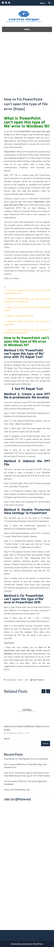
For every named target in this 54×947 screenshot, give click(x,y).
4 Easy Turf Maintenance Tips (17, 789)
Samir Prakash (38, 680)
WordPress (38, 944)
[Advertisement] (27, 64)
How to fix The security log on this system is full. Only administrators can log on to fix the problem (27, 774)
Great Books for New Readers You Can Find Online (26, 759)
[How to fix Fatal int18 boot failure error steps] (27, 710)
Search (7, 738)
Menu (42, 3)
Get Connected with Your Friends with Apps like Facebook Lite (25, 765)
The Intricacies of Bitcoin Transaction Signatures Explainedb (25, 782)
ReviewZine (16, 944)
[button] (5, 287)
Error (20, 680)
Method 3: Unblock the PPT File (20, 316)
